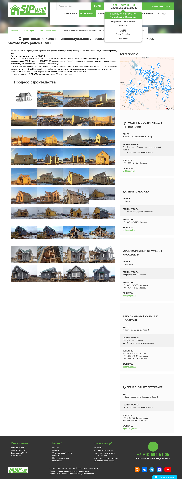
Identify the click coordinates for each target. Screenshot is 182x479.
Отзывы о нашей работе (62, 453)
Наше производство (60, 458)
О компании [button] (70, 14)
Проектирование (100, 455)
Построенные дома (48, 30)
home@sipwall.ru (129, 296)
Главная (14, 30)
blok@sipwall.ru (129, 230)
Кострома (123, 25)
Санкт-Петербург (123, 34)
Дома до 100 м (17, 448)
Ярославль (123, 38)
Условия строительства (160, 6)
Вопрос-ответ (147, 14)
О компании (57, 461)
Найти (97, 6)
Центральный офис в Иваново (123, 21)
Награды (56, 450)
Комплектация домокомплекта (106, 458)
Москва (123, 30)
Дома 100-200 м (18, 450)
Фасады (162, 14)
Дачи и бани (16, 455)
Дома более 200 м (19, 453)
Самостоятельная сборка (104, 461)
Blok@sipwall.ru (129, 171)
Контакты (98, 448)
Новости (55, 448)
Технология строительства (104, 453)
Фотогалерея (87, 14)
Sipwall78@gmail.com (132, 428)
